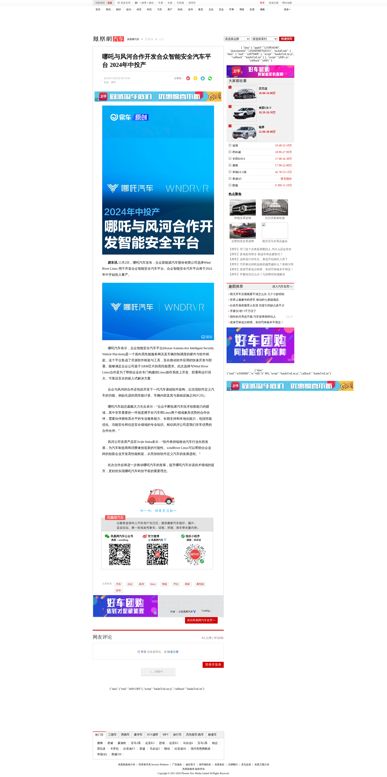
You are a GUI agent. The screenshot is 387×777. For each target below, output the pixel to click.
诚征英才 (190, 764)
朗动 (167, 748)
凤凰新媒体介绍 (126, 764)
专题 (169, 2)
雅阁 (100, 743)
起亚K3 (149, 743)
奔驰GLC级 (239, 172)
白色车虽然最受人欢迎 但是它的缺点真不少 (257, 305)
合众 (130, 584)
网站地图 (287, 2)
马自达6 (188, 743)
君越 (142, 748)
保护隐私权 (205, 764)
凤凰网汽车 (106, 39)
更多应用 (125, 2)
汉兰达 (263, 88)
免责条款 (219, 764)
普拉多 (101, 748)
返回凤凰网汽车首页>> (201, 620)
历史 (221, 9)
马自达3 (155, 748)
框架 (187, 584)
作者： (174, 611)
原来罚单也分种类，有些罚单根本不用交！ (257, 322)
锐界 (261, 127)
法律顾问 (233, 764)
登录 (262, 2)
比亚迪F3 (129, 748)
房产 (169, 9)
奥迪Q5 (236, 178)
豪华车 (138, 734)
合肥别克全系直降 (242, 241)
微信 (151, 2)
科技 (180, 9)
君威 (110, 743)
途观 (235, 145)
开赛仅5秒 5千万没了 (243, 311)
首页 (98, 9)
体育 (139, 9)
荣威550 (116, 754)
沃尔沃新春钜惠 (275, 218)
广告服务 (177, 764)
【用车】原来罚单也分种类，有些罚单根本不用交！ (261, 269)
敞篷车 (212, 734)
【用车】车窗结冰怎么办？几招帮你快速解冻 (257, 274)
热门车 (99, 734)
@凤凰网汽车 (186, 611)
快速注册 (274, 2)
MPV (166, 734)
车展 (160, 2)
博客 (241, 9)
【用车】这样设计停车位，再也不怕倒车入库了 (258, 259)
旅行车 (177, 734)
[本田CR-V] (244, 113)
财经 (118, 9)
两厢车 (125, 734)
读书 (190, 9)
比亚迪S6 (180, 748)
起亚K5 (173, 743)
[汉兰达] (244, 94)
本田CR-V (265, 107)
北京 (109, 2)
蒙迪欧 (122, 743)
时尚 (149, 9)
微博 (143, 2)
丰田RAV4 (238, 158)
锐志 (215, 743)
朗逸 (235, 185)
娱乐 (128, 9)
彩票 (252, 9)
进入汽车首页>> (282, 286)
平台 (176, 584)
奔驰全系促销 (242, 218)
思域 (162, 743)
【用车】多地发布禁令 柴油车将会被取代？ (256, 254)
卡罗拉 (114, 748)
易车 (113, 82)
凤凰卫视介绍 (262, 764)
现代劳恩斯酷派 (200, 748)
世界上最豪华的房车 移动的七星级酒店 (254, 299)
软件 (118, 590)
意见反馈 (246, 764)
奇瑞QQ (102, 754)
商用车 (192, 2)
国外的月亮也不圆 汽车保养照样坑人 (253, 316)
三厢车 (112, 734)
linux (153, 584)
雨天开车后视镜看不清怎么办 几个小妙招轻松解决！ (257, 294)
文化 (211, 9)
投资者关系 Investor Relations (154, 764)
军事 (231, 9)
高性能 (200, 584)
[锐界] (244, 132)
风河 (141, 584)
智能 (164, 584)
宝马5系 (202, 743)
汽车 (159, 9)
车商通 (180, 2)
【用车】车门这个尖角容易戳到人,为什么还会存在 (260, 249)
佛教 (262, 9)
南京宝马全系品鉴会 (275, 241)
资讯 (108, 9)
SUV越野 (152, 734)
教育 (200, 9)
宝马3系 (136, 743)
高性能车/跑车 (195, 734)
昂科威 (236, 152)
